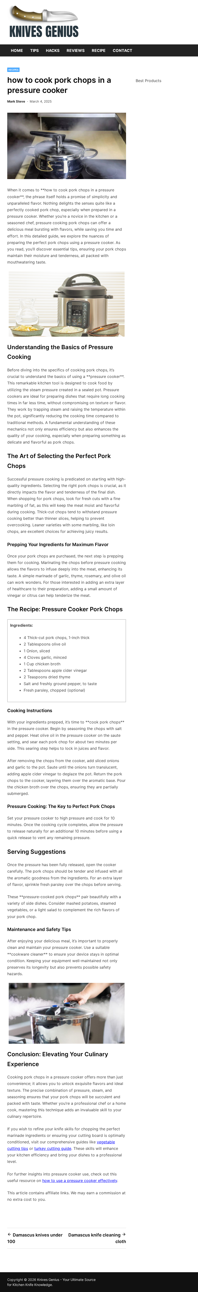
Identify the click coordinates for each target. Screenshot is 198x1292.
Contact (122, 50)
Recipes (13, 69)
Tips (34, 50)
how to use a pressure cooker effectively (79, 1180)
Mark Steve (16, 101)
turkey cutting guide (52, 1148)
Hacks (52, 50)
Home (17, 50)
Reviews (76, 50)
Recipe (99, 50)
